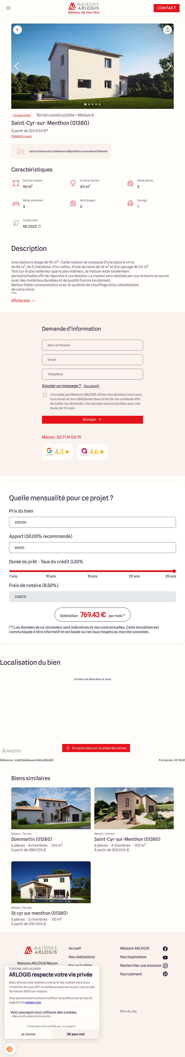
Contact (166, 8)
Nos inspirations (133, 957)
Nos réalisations (82, 957)
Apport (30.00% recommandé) (40, 536)
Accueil (75, 948)
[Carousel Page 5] (100, 104)
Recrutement (131, 974)
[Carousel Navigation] (92, 66)
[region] (92, 713)
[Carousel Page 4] (96, 104)
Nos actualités (80, 965)
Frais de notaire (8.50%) (33, 585)
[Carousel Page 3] (92, 104)
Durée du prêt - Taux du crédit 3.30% (46, 561)
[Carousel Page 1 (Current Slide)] (85, 104)
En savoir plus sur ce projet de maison (99, 748)
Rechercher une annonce (140, 965)
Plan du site (128, 1011)
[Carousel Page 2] (89, 104)
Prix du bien (21, 511)
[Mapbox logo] (11, 750)
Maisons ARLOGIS (134, 948)
